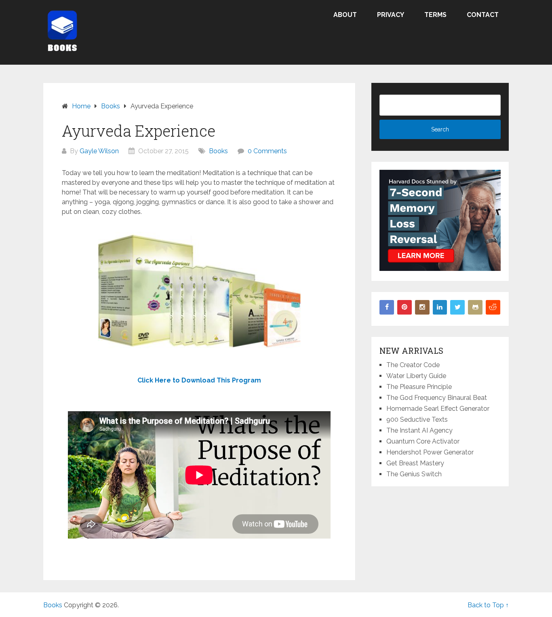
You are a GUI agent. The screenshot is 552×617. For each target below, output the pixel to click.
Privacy (390, 15)
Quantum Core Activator (422, 441)
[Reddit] (493, 307)
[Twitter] (457, 307)
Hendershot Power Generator (430, 452)
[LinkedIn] (440, 307)
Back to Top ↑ (488, 605)
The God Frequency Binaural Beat (436, 397)
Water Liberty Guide (416, 376)
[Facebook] (386, 307)
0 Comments (267, 151)
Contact (483, 15)
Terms (435, 15)
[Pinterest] (404, 307)
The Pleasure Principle (419, 387)
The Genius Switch (414, 474)
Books (218, 151)
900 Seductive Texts (417, 419)
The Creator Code (413, 365)
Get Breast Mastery (415, 463)
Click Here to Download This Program (199, 380)
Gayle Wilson (99, 151)
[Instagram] (422, 307)
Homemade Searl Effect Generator (437, 408)
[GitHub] (475, 307)
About (345, 15)
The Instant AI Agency (419, 430)
